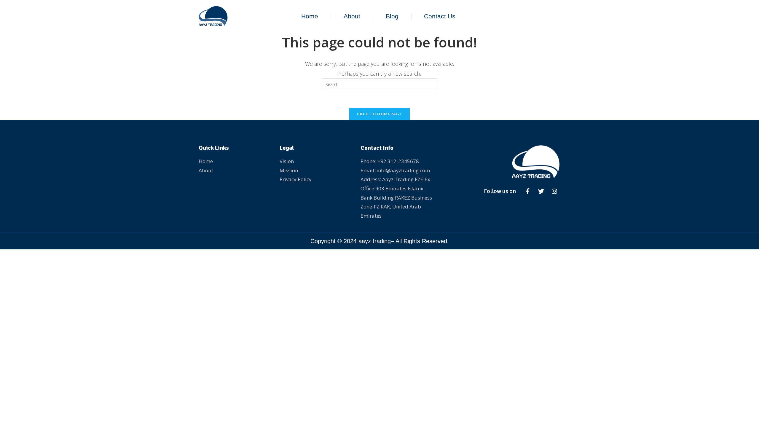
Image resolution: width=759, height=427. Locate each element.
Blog (392, 16)
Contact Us (439, 16)
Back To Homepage (379, 114)
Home (309, 16)
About (352, 16)
